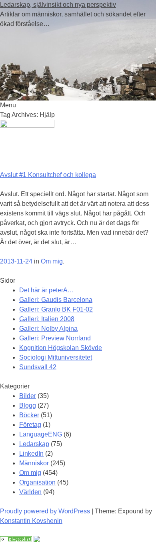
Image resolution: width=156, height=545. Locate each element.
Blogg (27, 405)
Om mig (52, 261)
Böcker (29, 415)
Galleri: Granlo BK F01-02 (56, 309)
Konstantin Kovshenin (31, 520)
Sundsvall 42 (37, 367)
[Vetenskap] (16, 540)
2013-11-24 (16, 261)
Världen (30, 492)
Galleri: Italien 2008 (46, 319)
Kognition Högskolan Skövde (60, 347)
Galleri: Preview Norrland (55, 338)
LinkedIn (31, 453)
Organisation (37, 482)
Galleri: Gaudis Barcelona (55, 299)
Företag (30, 424)
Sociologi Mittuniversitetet (55, 357)
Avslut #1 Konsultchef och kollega (48, 174)
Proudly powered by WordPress (45, 511)
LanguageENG (40, 434)
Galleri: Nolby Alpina (48, 328)
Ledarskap (34, 443)
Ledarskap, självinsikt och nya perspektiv (58, 4)
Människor (34, 463)
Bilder (27, 395)
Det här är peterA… (46, 290)
